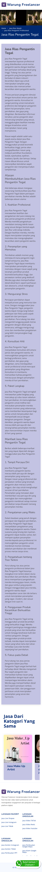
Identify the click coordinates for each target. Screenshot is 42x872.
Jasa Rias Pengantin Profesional (16, 30)
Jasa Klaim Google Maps (29, 851)
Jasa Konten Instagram (10, 845)
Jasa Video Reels (28, 824)
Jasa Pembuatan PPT (9, 853)
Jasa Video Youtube (29, 828)
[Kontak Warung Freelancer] (28, 864)
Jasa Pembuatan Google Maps (28, 846)
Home (3, 28)
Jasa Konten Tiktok (8, 849)
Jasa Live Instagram (8, 822)
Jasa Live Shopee (7, 818)
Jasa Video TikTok (29, 820)
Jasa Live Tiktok (7, 826)
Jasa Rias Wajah (15, 28)
